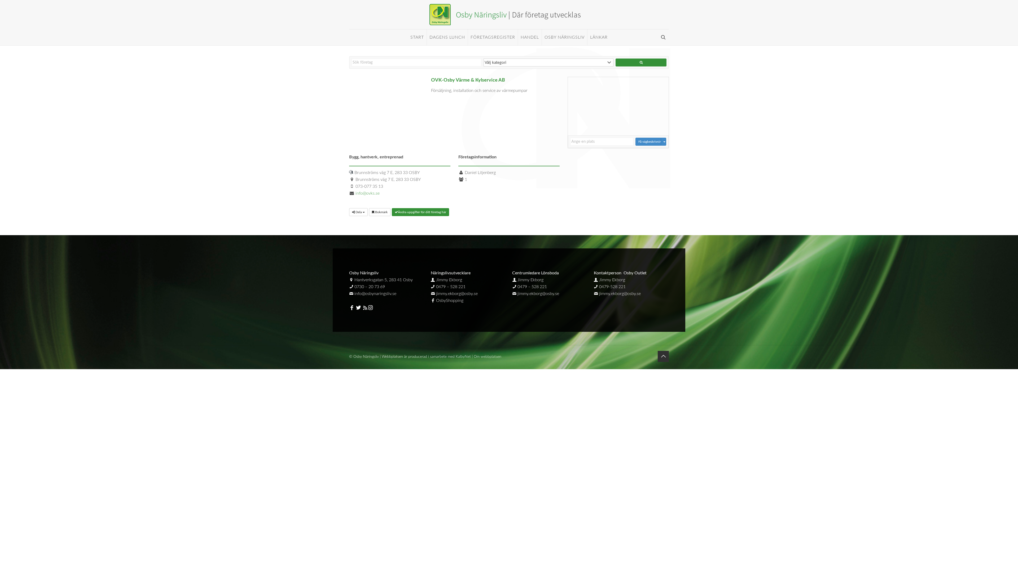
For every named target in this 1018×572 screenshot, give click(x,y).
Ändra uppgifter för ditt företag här (422, 212)
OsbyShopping (449, 300)
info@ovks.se (368, 193)
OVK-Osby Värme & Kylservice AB (468, 80)
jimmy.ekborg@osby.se (457, 294)
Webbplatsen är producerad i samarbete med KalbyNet (426, 357)
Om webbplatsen (487, 357)
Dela (359, 212)
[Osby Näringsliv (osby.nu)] (509, 14)
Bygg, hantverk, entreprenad (376, 157)
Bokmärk (381, 212)
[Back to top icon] (663, 356)
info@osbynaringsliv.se (375, 294)
